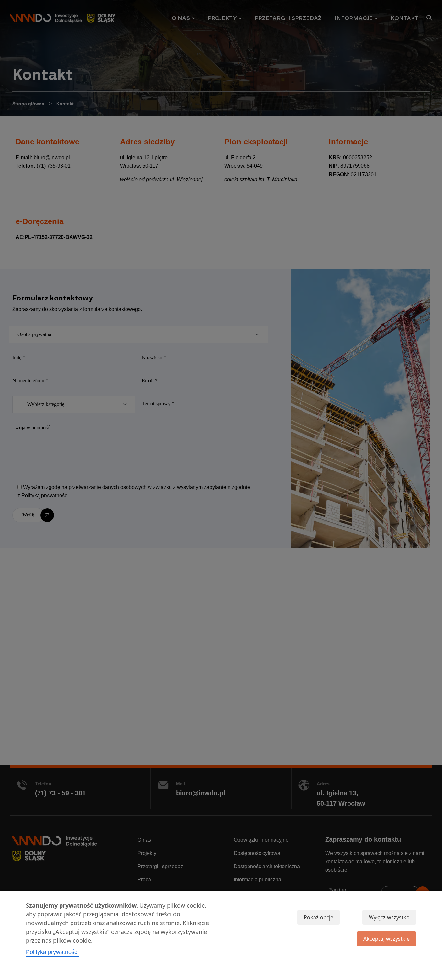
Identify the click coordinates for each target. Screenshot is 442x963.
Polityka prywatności (52, 952)
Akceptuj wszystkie (386, 938)
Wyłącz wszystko (389, 917)
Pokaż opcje (318, 917)
